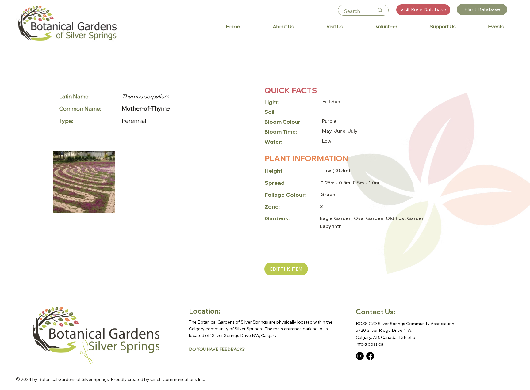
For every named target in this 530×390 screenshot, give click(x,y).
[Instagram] (360, 356)
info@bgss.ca (369, 344)
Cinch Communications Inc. (177, 379)
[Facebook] (370, 356)
